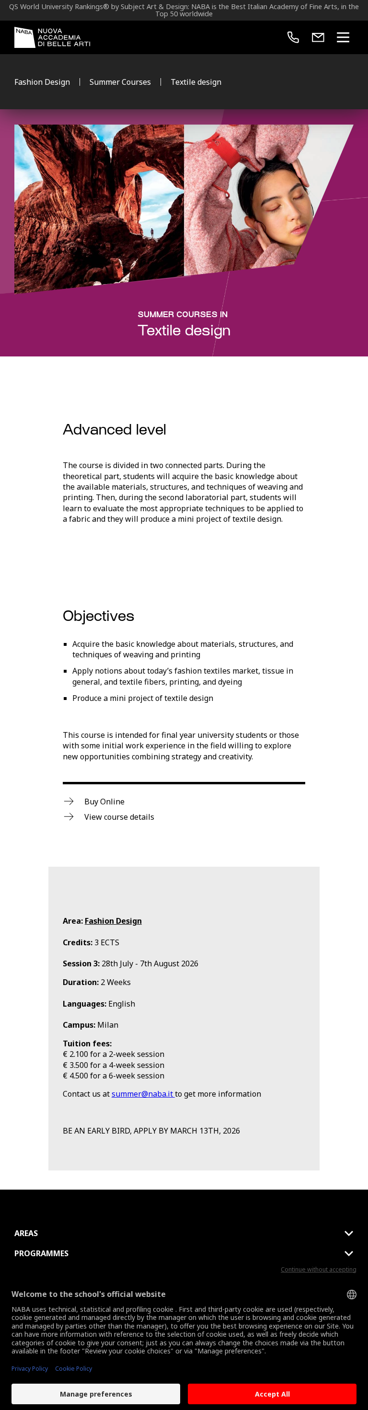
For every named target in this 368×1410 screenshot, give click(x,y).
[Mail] (318, 37)
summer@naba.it (143, 1094)
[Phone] (293, 37)
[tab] (184, 1233)
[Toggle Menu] (343, 37)
